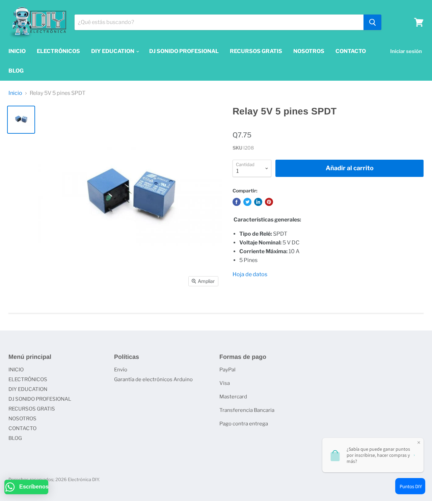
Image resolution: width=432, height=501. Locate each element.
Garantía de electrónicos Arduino (153, 379)
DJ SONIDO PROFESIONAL (184, 51)
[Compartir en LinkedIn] (258, 202)
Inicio (15, 93)
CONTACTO (350, 51)
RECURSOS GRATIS (256, 51)
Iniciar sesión (406, 51)
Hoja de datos (250, 274)
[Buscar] (372, 22)
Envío (120, 370)
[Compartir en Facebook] (237, 202)
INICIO (17, 51)
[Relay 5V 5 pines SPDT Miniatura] (21, 119)
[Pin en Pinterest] (269, 202)
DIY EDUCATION (113, 51)
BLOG (16, 71)
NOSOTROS (308, 51)
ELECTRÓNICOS (58, 51)
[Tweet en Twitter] (247, 202)
